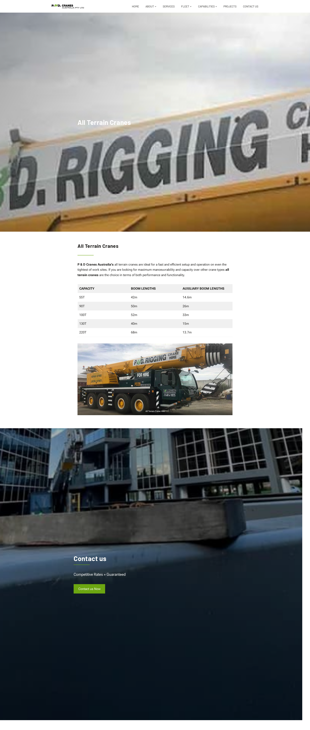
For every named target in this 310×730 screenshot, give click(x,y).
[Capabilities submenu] (216, 6)
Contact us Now (91, 590)
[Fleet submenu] (190, 6)
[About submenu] (155, 6)
